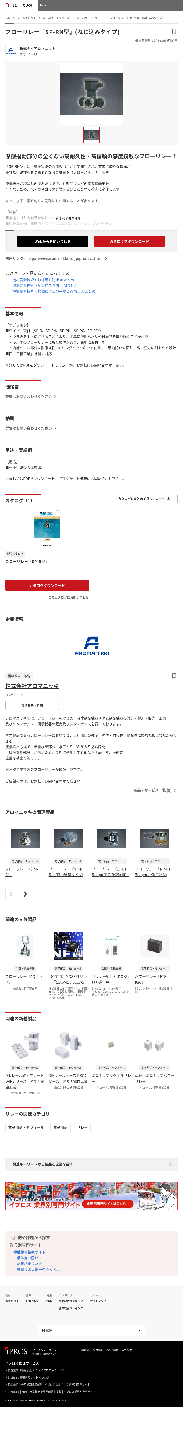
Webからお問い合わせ (53, 241)
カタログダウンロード (47, 585)
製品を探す (12, 1301)
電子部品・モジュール (26, 1127)
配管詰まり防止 (29, 1263)
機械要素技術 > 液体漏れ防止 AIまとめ (43, 279)
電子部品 (60, 1127)
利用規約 (84, 1350)
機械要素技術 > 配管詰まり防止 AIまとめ (45, 285)
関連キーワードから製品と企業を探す (42, 1164)
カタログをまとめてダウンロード (141, 498)
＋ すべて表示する (68, 218)
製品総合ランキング (71, 1301)
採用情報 (112, 1350)
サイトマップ (98, 1301)
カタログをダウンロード (129, 241)
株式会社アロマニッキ (37, 48)
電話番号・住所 (32, 705)
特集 (49, 1301)
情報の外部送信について (44, 1354)
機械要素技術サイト (29, 1252)
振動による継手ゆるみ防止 (38, 1269)
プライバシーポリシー (45, 1350)
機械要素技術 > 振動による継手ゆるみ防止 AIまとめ (54, 291)
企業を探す (32, 1301)
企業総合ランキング (71, 1308)
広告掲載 (126, 1350)
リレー (82, 1127)
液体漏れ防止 (27, 1257)
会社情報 (98, 1350)
